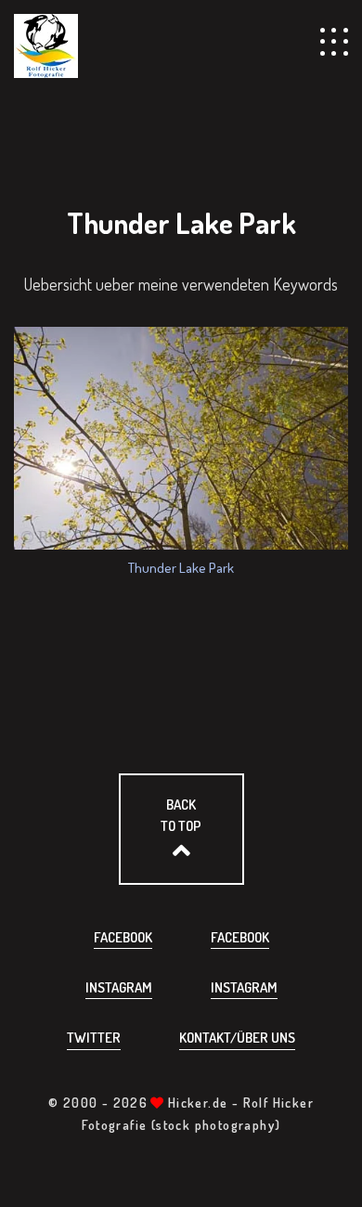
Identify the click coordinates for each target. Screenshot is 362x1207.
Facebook (123, 937)
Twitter (94, 1037)
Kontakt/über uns (237, 1037)
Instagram (118, 987)
